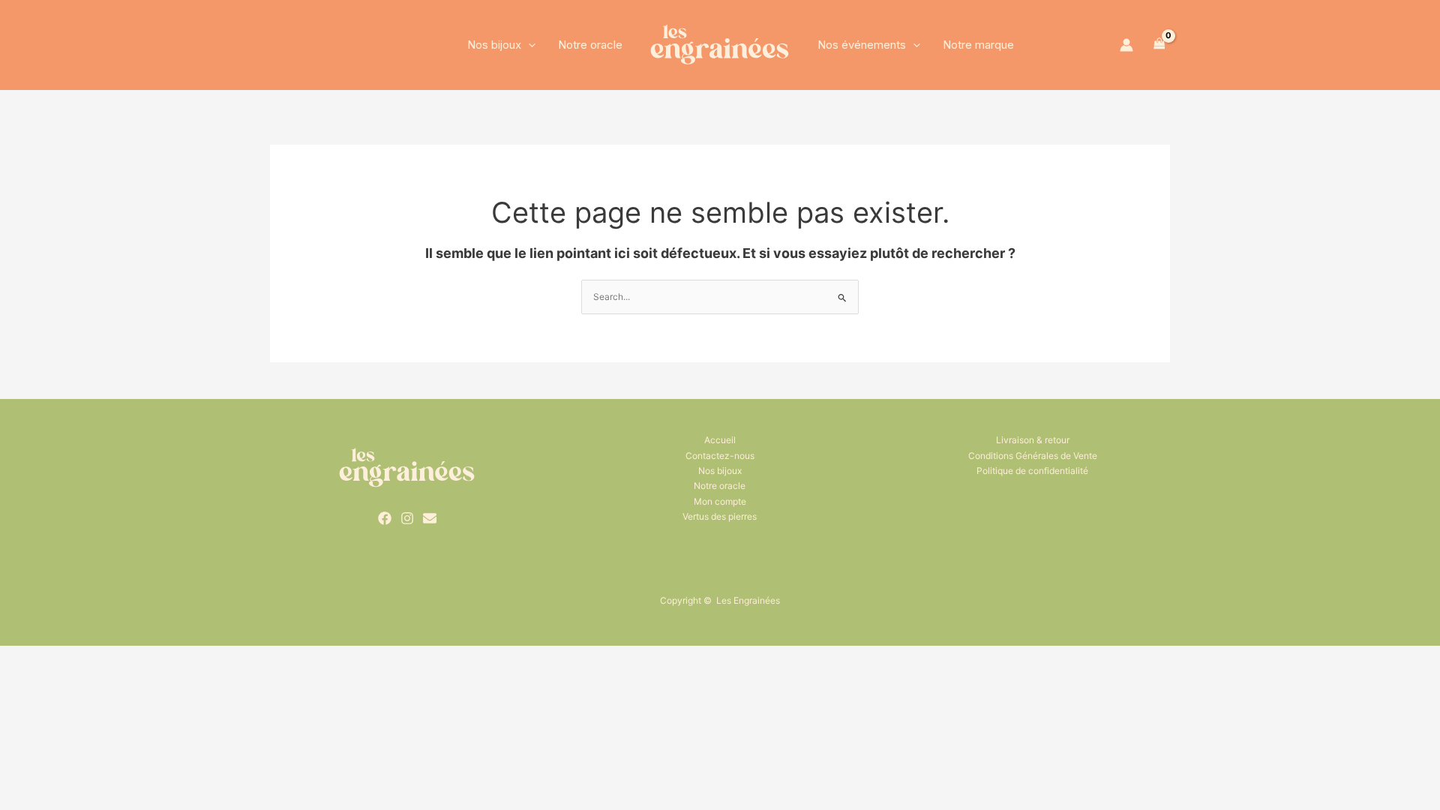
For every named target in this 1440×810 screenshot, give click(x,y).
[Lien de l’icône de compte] (1126, 45)
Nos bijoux (494, 45)
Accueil (720, 440)
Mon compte (720, 501)
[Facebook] (385, 518)
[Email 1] (429, 518)
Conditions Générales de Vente (1032, 455)
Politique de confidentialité (1032, 470)
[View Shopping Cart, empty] (1159, 45)
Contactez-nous (720, 455)
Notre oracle (590, 45)
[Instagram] (407, 518)
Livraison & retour (1033, 440)
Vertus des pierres (719, 516)
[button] (528, 45)
